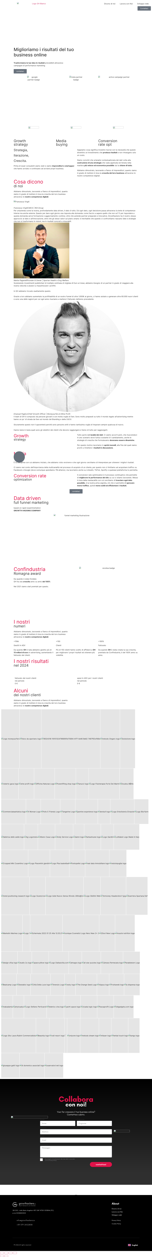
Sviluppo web (143, 4)
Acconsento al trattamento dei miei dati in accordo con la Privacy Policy (60, 1159)
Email (42, 1136)
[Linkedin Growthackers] (19, 1232)
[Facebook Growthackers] (14, 1232)
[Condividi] (10, 1253)
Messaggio (44, 1145)
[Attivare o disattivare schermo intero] (6, 1253)
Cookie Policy (116, 1224)
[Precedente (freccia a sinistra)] (2, 1256)
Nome (42, 1119)
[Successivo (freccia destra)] (6, 1256)
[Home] (38, 22)
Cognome (80, 1119)
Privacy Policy (116, 1220)
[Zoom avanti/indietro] (2, 1253)
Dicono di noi (109, 4)
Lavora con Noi (126, 4)
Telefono (43, 1128)
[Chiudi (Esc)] (15, 1253)
